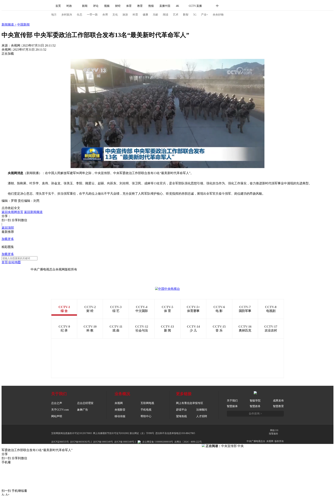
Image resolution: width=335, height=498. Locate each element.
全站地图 (14, 262)
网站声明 (56, 416)
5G (194, 14)
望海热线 (181, 416)
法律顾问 (201, 409)
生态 (79, 14)
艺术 (175, 14)
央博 (105, 14)
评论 (95, 5)
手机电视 (146, 409)
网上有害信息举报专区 (189, 403)
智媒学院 (255, 400)
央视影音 (120, 409)
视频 (107, 5)
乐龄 (155, 14)
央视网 (119, 403)
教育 (140, 5)
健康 (145, 14)
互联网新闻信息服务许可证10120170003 (71, 433)
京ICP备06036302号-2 (81, 441)
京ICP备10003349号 (103, 441)
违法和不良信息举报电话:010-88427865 (175, 433)
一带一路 (92, 14)
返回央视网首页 (12, 212)
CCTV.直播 (195, 5)
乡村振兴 (66, 14)
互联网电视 (147, 403)
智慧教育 (278, 406)
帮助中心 (146, 416)
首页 (58, 5)
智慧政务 (255, 406)
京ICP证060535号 (60, 441)
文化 (115, 14)
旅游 (125, 14)
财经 (118, 5)
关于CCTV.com (60, 409)
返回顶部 (8, 227)
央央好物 (218, 14)
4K (177, 5)
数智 (185, 14)
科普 (135, 14)
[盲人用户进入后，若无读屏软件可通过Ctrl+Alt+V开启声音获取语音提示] (257, 6)
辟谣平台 (181, 409)
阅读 (165, 14)
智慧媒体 (232, 406)
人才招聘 (201, 416)
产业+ (204, 14)
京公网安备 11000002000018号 (157, 441)
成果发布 (278, 400)
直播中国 (164, 5)
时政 (69, 5)
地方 (54, 14)
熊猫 (151, 5)
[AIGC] (238, 6)
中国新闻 (23, 24)
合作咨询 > (255, 413)
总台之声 (56, 403)
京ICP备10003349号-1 (16, 269)
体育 (129, 5)
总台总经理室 (85, 403)
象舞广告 (82, 409)
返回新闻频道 (33, 212)
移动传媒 (120, 416)
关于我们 (232, 400)
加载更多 (8, 239)
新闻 (84, 5)
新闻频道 (8, 24)
